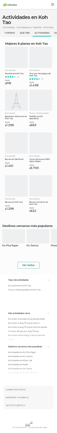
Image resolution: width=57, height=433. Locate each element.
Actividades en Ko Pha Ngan (22, 352)
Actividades (42, 32)
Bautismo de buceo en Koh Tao (16, 117)
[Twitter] (27, 416)
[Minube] (10, 5)
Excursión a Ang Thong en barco (24, 323)
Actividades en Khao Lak (20, 360)
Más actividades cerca (19, 313)
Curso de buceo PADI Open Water (39, 160)
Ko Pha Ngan (10, 245)
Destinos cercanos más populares (27, 225)
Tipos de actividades (18, 280)
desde (7, 80)
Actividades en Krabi (18, 364)
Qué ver (25, 32)
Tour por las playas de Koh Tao (40, 75)
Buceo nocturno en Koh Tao (38, 203)
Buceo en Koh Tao (14, 202)
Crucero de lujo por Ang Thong (23, 331)
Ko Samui (32, 245)
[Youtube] (35, 416)
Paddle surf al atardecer (36, 117)
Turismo (9, 32)
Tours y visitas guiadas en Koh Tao (24, 289)
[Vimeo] (31, 416)
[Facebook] (23, 416)
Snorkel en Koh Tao (14, 74)
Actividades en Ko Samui (20, 356)
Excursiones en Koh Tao (19, 285)
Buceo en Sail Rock (14, 159)
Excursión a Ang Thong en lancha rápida (27, 327)
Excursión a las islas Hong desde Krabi (26, 319)
